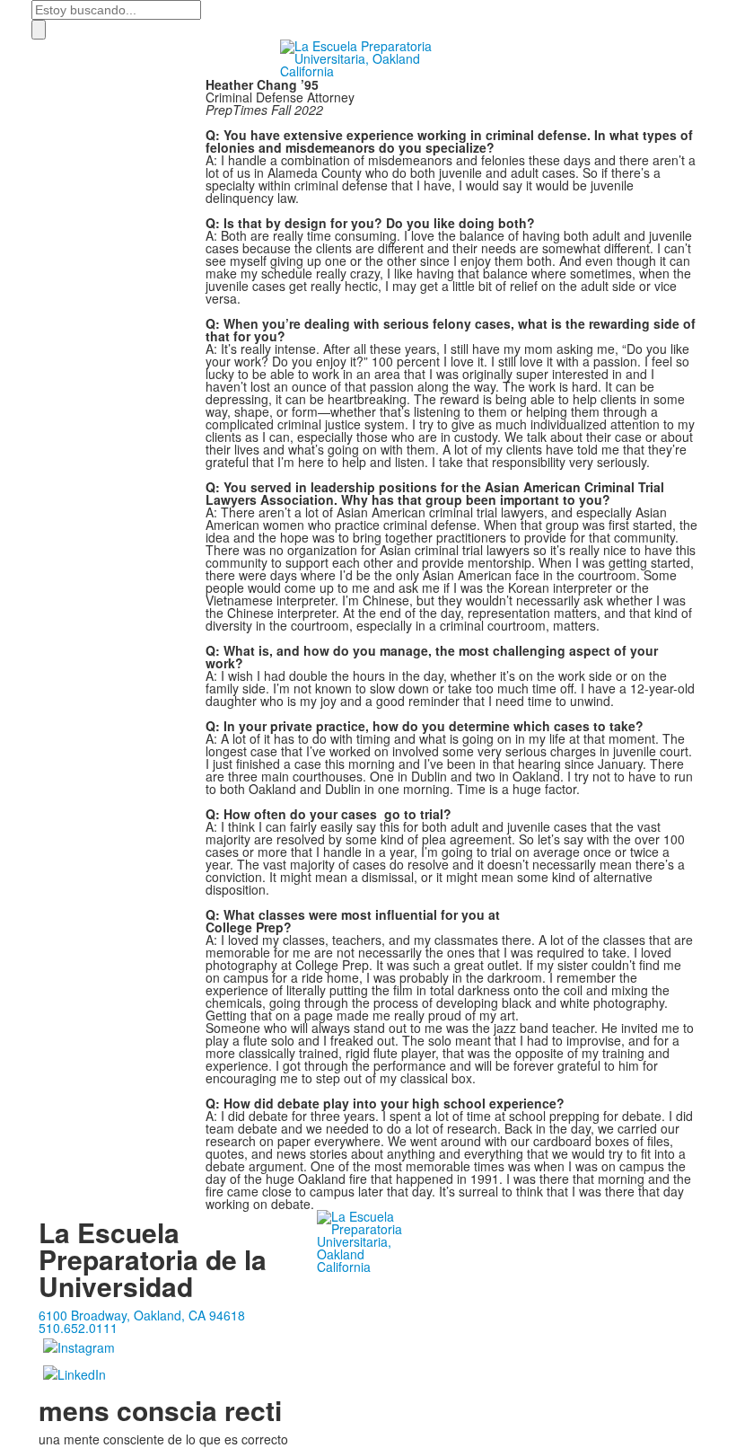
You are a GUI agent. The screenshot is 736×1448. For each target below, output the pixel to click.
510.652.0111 (78, 1328)
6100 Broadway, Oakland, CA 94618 (142, 1315)
